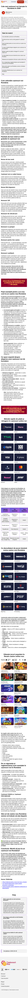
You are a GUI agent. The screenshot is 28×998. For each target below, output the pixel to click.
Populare (3, 659)
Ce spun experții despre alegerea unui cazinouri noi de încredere (14, 48)
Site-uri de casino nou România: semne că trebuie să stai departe (13, 67)
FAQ (3, 74)
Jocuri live (9, 660)
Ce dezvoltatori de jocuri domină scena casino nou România (13, 56)
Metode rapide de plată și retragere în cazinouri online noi (13, 52)
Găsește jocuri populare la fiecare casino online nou (14, 59)
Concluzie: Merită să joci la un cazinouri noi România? (12, 71)
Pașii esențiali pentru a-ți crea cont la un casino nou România (14, 44)
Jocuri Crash (15, 660)
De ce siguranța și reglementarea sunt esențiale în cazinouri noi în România (13, 63)
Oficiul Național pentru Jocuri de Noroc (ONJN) (14, 882)
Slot (23, 659)
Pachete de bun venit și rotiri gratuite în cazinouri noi (13, 40)
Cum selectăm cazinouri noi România (10, 36)
